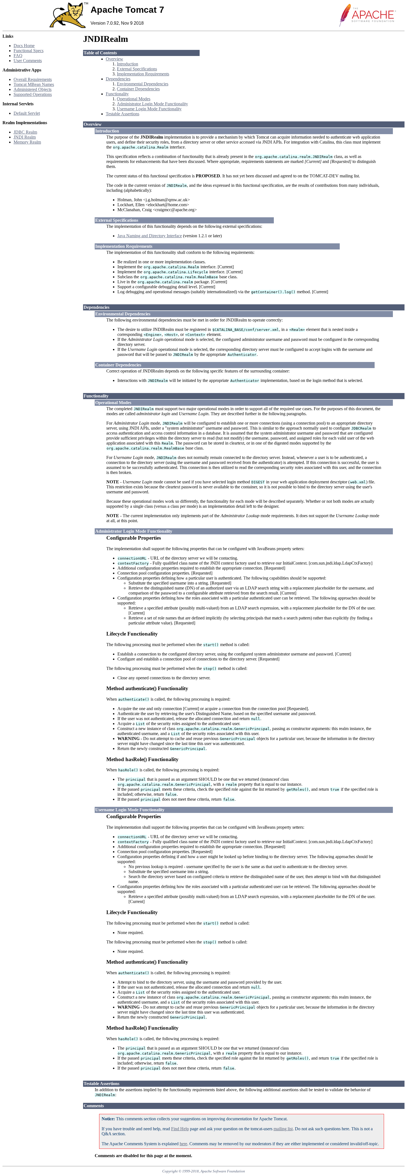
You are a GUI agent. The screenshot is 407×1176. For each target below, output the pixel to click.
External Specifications (137, 69)
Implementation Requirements (143, 74)
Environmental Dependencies (142, 83)
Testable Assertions (122, 113)
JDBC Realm (25, 132)
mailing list (283, 1128)
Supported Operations (33, 94)
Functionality (117, 93)
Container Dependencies (138, 88)
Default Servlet (27, 113)
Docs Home (24, 45)
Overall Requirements (33, 79)
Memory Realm (27, 142)
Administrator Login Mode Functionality (152, 103)
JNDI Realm (25, 137)
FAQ (18, 55)
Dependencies (118, 78)
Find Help (180, 1128)
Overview (114, 59)
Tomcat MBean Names (34, 84)
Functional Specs (28, 50)
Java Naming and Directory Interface (149, 235)
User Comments (28, 60)
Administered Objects (32, 89)
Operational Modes (133, 98)
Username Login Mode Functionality (149, 108)
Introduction (127, 64)
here (183, 1143)
